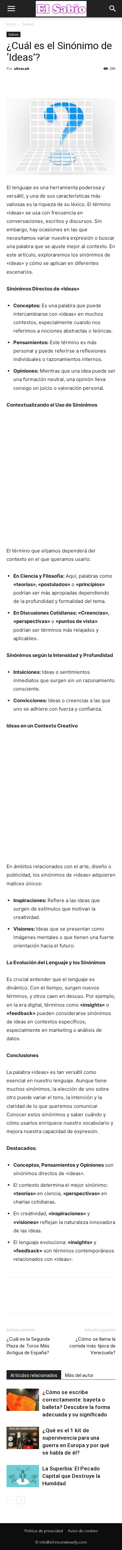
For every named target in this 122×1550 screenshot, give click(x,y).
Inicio (11, 24)
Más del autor (79, 1375)
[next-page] (21, 1500)
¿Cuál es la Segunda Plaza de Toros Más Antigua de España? (28, 1346)
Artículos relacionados (33, 1375)
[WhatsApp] (57, 83)
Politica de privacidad (43, 1531)
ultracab (21, 68)
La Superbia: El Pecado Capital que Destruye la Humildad (71, 1476)
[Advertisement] (61, 481)
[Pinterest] (42, 83)
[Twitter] (27, 83)
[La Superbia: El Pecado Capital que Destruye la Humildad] (23, 1476)
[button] (11, 8)
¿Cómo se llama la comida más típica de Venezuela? (92, 1346)
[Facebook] (13, 83)
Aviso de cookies (83, 1531)
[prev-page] (11, 1500)
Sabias (28, 24)
